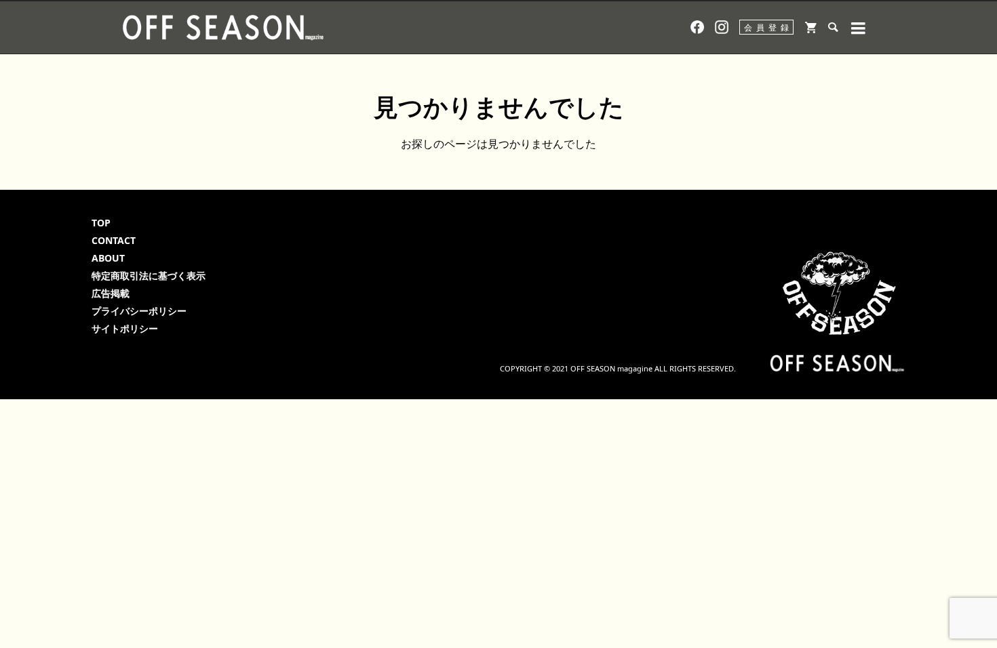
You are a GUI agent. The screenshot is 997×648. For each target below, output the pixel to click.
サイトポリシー (125, 328)
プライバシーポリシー (139, 310)
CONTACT (114, 240)
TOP (101, 222)
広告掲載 (111, 293)
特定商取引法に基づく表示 (149, 275)
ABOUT (108, 257)
